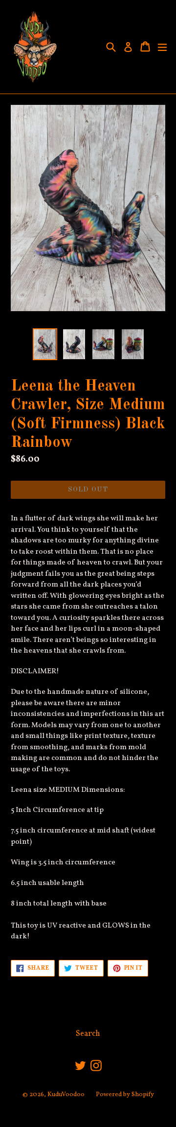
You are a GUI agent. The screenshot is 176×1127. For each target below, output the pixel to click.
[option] (45, 344)
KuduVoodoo (66, 1094)
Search (88, 1034)
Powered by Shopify (125, 1094)
